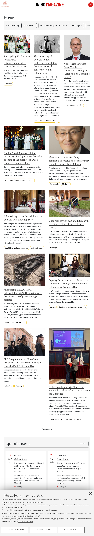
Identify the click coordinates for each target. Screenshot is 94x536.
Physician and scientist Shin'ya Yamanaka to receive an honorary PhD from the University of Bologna (69, 160)
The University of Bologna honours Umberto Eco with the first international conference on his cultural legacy (45, 64)
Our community (56, 419)
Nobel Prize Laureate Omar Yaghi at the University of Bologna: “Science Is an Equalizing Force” (77, 70)
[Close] (90, 493)
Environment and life (73, 105)
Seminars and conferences (45, 121)
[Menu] (64, 4)
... (58, 121)
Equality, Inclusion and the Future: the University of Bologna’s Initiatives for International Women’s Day (68, 283)
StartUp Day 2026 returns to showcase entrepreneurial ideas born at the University (17, 61)
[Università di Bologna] (5, 3)
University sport (37, 248)
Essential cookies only (15, 530)
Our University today (73, 419)
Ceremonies (28, 25)
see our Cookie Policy (25, 521)
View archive (47, 429)
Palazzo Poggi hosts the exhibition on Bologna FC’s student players (23, 218)
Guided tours (20, 459)
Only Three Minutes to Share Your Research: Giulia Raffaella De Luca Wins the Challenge (69, 390)
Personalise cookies (43, 530)
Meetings (76, 25)
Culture (31, 180)
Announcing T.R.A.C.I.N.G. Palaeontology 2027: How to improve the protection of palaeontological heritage (23, 294)
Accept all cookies (71, 530)
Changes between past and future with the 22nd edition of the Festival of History (69, 224)
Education (8, 386)
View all (82, 443)
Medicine (65, 184)
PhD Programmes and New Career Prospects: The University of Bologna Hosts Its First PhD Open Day (23, 362)
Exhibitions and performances (53, 25)
